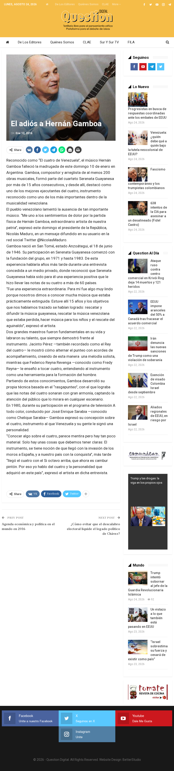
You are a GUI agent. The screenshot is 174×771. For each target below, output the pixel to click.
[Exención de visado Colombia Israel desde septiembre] (137, 380)
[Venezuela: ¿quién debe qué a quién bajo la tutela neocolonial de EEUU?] (137, 138)
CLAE (105, 4)
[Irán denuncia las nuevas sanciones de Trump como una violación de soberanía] (137, 343)
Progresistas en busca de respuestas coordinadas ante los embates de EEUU (147, 113)
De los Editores (65, 4)
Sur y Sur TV (109, 42)
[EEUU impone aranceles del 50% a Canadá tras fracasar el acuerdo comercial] (137, 307)
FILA (131, 42)
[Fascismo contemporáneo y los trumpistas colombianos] (137, 174)
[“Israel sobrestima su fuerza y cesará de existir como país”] (137, 647)
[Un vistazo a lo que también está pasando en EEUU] (137, 614)
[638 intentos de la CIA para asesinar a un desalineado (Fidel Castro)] (137, 208)
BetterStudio (132, 759)
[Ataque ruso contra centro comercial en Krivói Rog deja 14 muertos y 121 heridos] (137, 266)
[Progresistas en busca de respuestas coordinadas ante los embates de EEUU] (137, 99)
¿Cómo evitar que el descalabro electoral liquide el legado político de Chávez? (93, 529)
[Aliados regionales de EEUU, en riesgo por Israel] (137, 412)
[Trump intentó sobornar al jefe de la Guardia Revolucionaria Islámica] (137, 578)
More (115, 4)
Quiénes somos (88, 4)
